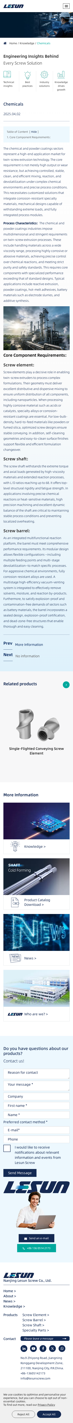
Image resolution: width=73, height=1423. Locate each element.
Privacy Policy (46, 1405)
